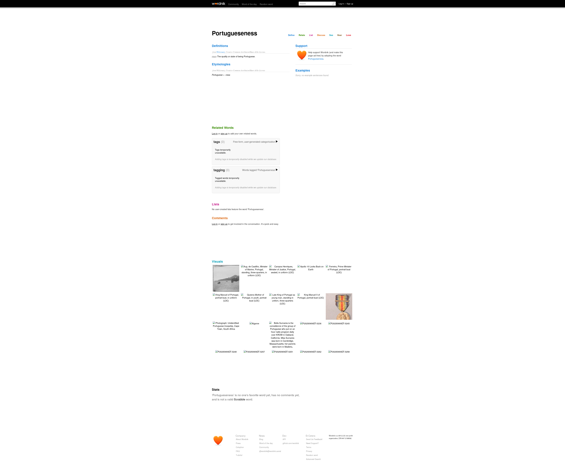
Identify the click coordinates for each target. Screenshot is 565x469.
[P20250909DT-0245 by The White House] (339, 323)
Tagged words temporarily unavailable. (227, 179)
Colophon (240, 447)
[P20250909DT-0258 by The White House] (339, 351)
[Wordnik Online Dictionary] (218, 3)
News (262, 435)
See (331, 35)
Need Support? (312, 443)
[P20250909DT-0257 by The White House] (254, 351)
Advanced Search (313, 459)
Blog (261, 439)
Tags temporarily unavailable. (223, 151)
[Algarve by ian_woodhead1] (254, 323)
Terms (308, 447)
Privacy (309, 451)
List (311, 35)
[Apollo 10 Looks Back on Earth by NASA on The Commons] (311, 267)
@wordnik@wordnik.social (270, 451)
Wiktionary (220, 52)
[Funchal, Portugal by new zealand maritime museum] (230, 278)
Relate (302, 35)
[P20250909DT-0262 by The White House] (310, 351)
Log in (215, 133)
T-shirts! (239, 455)
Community (233, 4)
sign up (224, 133)
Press (238, 443)
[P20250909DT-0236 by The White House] (310, 323)
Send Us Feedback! (314, 439)
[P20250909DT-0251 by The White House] (282, 351)
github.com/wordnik (291, 443)
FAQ (238, 451)
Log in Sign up (346, 3)
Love (348, 35)
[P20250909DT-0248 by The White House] (226, 351)
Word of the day (249, 4)
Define (291, 35)
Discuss (321, 35)
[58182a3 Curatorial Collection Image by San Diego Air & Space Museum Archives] (343, 309)
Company (241, 435)
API (284, 439)
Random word (266, 4)
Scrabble (239, 399)
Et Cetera (310, 435)
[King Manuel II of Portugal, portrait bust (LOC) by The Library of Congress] (311, 295)
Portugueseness (315, 58)
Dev (284, 435)
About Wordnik (242, 439)
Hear (339, 35)
